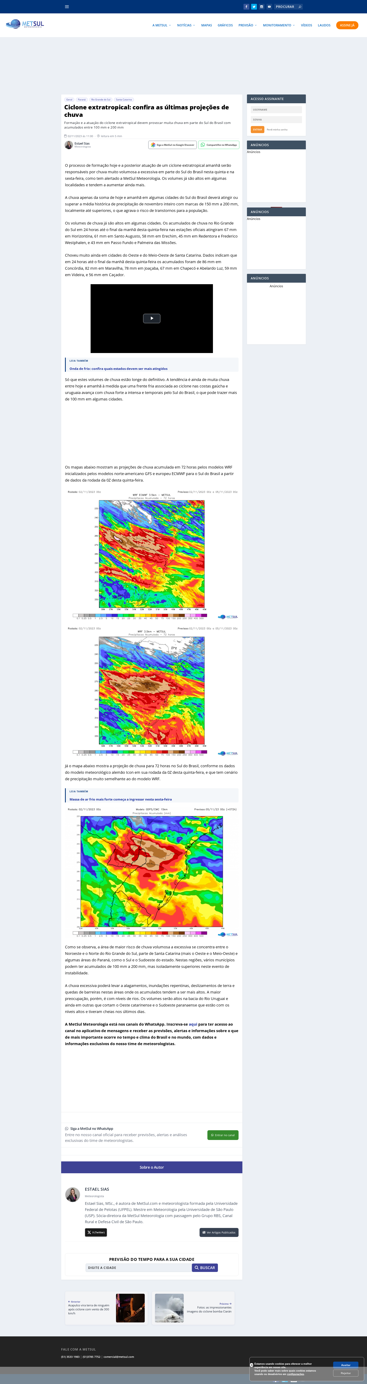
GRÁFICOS (225, 25)
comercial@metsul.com (119, 1357)
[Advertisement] (183, 66)
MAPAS (206, 25)
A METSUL (160, 25)
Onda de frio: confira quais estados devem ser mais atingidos (118, 368)
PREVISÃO (246, 25)
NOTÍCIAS (184, 25)
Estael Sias (82, 143)
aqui (193, 1024)
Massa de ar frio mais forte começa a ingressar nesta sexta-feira (121, 799)
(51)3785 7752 (91, 1357)
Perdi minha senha (277, 129)
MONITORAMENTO (277, 25)
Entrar (257, 129)
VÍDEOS (306, 25)
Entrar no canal (225, 1135)
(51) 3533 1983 (70, 1357)
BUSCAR (207, 1267)
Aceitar (345, 1365)
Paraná (82, 99)
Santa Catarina (124, 99)
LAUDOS (324, 25)
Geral (69, 99)
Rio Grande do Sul (100, 99)
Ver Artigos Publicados (221, 1232)
